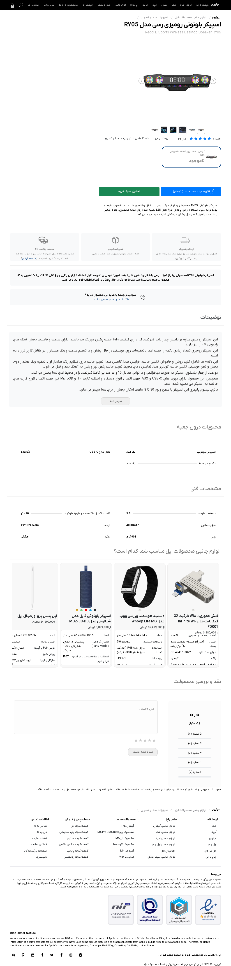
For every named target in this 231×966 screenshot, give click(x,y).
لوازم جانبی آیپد (165, 838)
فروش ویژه (186, 5)
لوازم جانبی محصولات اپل (190, 17)
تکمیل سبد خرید (129, 191)
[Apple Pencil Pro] (32, 587)
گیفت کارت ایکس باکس (73, 844)
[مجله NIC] (121, 910)
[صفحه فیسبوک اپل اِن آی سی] (61, 955)
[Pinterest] (23, 955)
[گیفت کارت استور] (150, 910)
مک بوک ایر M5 (125, 838)
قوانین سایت (39, 844)
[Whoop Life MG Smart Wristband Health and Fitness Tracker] (139, 587)
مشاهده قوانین (29, 258)
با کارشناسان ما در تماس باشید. (110, 299)
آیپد (154, 5)
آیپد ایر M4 (127, 851)
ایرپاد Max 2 (126, 857)
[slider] (200, 139)
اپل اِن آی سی (217, 18)
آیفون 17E (127, 826)
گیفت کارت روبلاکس (76, 857)
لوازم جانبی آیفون (164, 826)
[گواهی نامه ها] (208, 910)
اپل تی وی (210, 851)
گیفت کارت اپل (79, 826)
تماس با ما (49, 5)
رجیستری (41, 857)
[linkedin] (32, 955)
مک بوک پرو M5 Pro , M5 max (115, 832)
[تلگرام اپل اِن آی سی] (80, 955)
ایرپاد (145, 5)
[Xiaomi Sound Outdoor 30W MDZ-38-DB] (86, 587)
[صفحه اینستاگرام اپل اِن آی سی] (70, 955)
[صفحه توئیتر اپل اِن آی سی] (51, 955)
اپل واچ (134, 5)
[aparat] (13, 955)
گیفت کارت (202, 5)
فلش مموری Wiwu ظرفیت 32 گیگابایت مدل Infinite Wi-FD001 (196, 621)
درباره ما (42, 832)
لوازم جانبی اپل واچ (163, 844)
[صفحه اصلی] (216, 5)
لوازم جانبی (120, 5)
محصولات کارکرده (68, 5)
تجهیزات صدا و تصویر (154, 17)
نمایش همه (115, 401)
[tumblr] (42, 955)
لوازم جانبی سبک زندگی (161, 857)
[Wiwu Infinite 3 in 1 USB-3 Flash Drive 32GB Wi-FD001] (193, 587)
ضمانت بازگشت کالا (35, 851)
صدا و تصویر (103, 5)
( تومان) (191, 191)
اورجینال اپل (168, 851)
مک (174, 5)
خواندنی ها (33, 5)
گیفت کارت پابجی (77, 851)
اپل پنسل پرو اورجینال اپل (37, 616)
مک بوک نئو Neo (123, 844)
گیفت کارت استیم (77, 838)
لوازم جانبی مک (165, 832)
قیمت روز (87, 5)
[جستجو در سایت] (20, 5)
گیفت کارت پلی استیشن (73, 832)
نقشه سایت (39, 838)
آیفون (164, 5)
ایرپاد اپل (211, 857)
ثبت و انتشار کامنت (143, 752)
